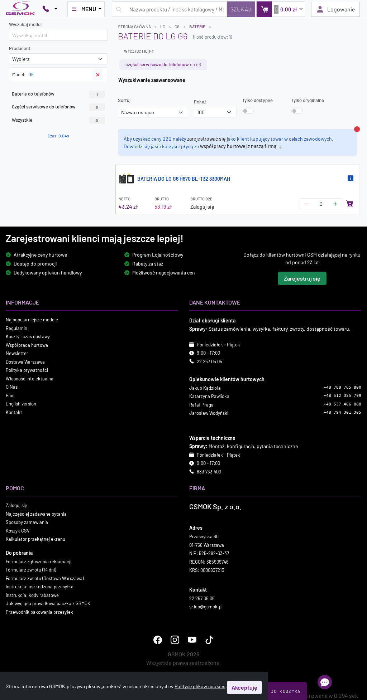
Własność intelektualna (29, 378)
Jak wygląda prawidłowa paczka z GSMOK (48, 603)
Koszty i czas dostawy (28, 336)
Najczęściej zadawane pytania (36, 514)
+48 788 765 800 (342, 387)
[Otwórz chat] (325, 682)
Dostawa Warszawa (25, 362)
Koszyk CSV (18, 531)
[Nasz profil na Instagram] (175, 640)
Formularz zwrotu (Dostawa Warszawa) (45, 578)
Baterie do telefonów (55, 94)
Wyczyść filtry (139, 51)
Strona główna (134, 26)
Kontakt (14, 412)
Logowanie (341, 9)
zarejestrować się (206, 139)
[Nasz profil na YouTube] (192, 640)
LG (162, 26)
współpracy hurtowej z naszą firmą (238, 146)
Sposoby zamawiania (27, 522)
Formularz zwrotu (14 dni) (31, 570)
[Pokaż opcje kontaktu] (49, 9)
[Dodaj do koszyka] (350, 203)
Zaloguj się (202, 207)
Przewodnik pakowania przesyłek (39, 612)
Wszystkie (55, 120)
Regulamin (16, 328)
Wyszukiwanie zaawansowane (151, 80)
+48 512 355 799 (342, 395)
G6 (177, 26)
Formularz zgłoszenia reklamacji (38, 561)
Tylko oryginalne (307, 100)
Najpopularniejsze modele (32, 319)
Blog (10, 395)
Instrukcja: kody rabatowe (32, 595)
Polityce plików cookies (200, 686)
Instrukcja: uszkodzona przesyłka (39, 586)
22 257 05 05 (209, 361)
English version (21, 404)
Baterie (197, 26)
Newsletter (17, 353)
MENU (88, 8)
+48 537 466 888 (342, 404)
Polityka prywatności (27, 370)
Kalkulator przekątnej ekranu (35, 539)
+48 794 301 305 (342, 412)
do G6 (163, 64)
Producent (19, 48)
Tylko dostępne (257, 100)
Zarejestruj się (302, 278)
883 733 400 (209, 472)
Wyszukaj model (25, 24)
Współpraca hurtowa (27, 345)
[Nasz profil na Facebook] (157, 640)
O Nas (12, 387)
